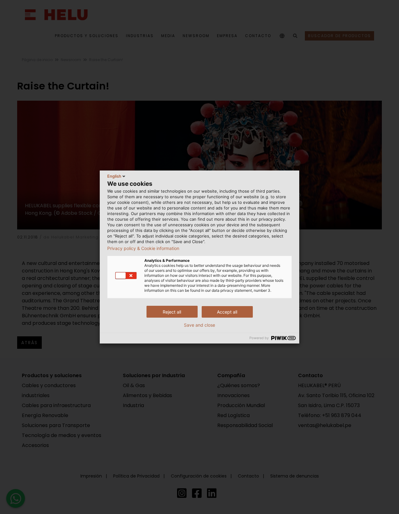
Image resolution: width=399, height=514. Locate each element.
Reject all (172, 312)
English (114, 176)
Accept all (227, 312)
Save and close (199, 325)
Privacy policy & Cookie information (143, 248)
